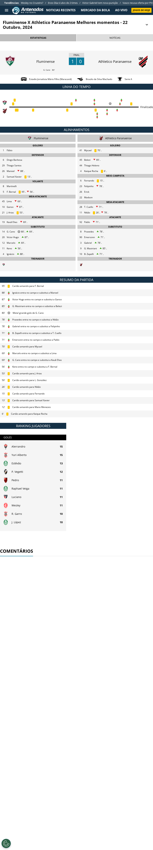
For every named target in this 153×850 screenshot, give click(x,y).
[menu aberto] (6, 10)
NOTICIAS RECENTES (61, 10)
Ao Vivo (121, 10)
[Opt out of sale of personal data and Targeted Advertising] (6, 843)
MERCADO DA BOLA (95, 10)
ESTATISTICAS (38, 37)
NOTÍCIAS (115, 37)
